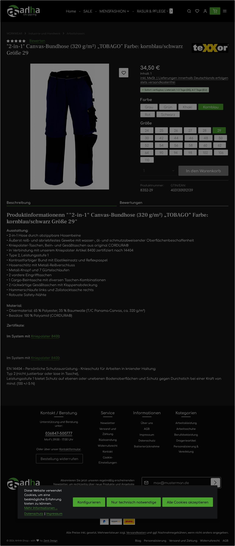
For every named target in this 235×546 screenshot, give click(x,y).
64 (147, 152)
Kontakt (108, 451)
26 (176, 130)
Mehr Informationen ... (40, 508)
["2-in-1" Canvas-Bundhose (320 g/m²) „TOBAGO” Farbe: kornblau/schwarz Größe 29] (70, 127)
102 (205, 152)
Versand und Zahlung (107, 431)
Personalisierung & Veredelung (186, 449)
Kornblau (210, 107)
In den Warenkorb (203, 170)
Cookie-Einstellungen (108, 460)
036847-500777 (58, 433)
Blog (138, 540)
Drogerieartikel (186, 440)
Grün (168, 107)
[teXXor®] (210, 49)
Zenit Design (50, 540)
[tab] (62, 202)
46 (191, 138)
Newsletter (107, 422)
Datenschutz (146, 440)
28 (205, 130)
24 (147, 130)
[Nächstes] (171, 11)
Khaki (187, 107)
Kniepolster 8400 (45, 336)
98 (190, 152)
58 (191, 145)
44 (176, 138)
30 (147, 138)
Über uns (147, 422)
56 (176, 145)
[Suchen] (189, 11)
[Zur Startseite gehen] (23, 11)
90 (161, 152)
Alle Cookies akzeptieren (187, 502)
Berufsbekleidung (186, 434)
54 (161, 145)
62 (219, 145)
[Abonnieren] (215, 482)
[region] (70, 127)
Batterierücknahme (147, 446)
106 (220, 152)
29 (219, 130)
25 (161, 130)
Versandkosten (136, 532)
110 (147, 160)
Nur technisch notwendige (133, 502)
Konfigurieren (89, 502)
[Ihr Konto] (205, 11)
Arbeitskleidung (186, 422)
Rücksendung (108, 439)
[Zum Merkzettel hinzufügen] (123, 72)
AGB (147, 428)
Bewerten (37, 40)
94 (176, 152)
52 (147, 145)
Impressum (147, 434)
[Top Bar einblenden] (224, 11)
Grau (149, 107)
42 (161, 138)
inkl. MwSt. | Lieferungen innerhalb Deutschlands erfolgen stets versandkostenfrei (184, 80)
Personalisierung (155, 540)
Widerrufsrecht (108, 445)
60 (205, 145)
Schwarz (168, 114)
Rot (147, 114)
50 (221, 138)
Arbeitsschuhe (186, 428)
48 (206, 138)
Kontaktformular (70, 449)
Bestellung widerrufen (59, 458)
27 (190, 130)
